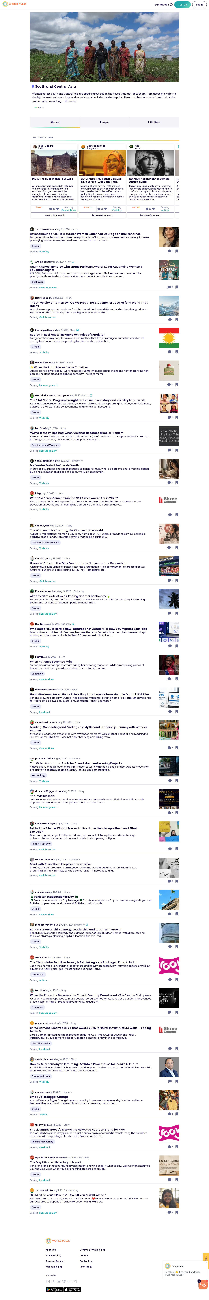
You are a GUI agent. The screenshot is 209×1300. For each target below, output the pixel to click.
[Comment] (170, 319)
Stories (54, 122)
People (104, 122)
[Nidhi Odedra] (35, 147)
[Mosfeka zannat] (83, 147)
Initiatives (154, 122)
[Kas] (131, 147)
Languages (162, 4)
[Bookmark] (176, 251)
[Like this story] (57, 209)
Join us (182, 4)
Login (199, 4)
